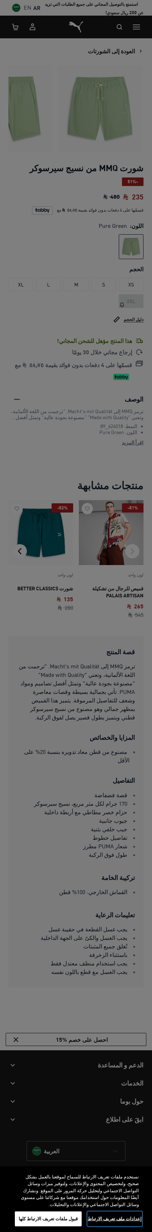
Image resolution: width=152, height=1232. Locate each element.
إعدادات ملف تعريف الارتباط (115, 1218)
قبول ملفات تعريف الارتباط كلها (48, 1218)
